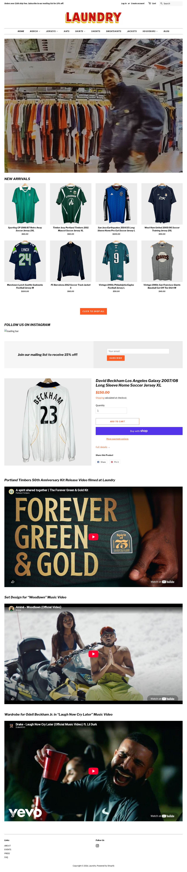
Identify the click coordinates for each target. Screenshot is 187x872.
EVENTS (7, 849)
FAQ (6, 857)
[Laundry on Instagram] (97, 846)
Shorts (95, 31)
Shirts (79, 31)
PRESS (7, 853)
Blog (166, 31)
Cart (154, 3)
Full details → (103, 447)
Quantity (100, 405)
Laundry (92, 866)
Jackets (132, 31)
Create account (137, 3)
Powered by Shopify (105, 866)
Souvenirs (149, 31)
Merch (34, 31)
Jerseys (51, 31)
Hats (66, 31)
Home (21, 31)
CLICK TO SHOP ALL (93, 311)
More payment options (117, 439)
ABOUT (7, 845)
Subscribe (115, 358)
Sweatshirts (113, 31)
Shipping (100, 398)
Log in (124, 3)
